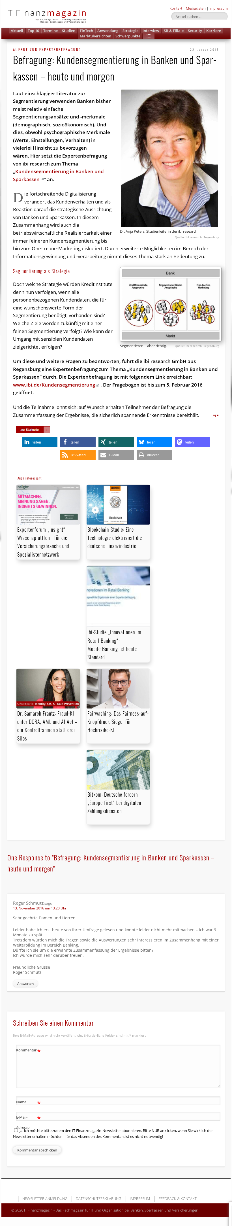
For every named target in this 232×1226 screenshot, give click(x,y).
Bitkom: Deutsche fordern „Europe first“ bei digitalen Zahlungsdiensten (114, 802)
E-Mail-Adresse (28, 1122)
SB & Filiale (174, 30)
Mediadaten (196, 8)
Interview (151, 30)
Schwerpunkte (127, 36)
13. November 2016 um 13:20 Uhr (39, 908)
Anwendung (107, 30)
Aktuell (17, 30)
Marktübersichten (95, 36)
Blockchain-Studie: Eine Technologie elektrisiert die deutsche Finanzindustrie (114, 538)
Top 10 (33, 30)
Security (195, 30)
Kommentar (28, 1051)
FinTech (86, 30)
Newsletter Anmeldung (44, 1198)
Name (28, 1102)
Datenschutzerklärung (98, 1198)
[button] (148, 36)
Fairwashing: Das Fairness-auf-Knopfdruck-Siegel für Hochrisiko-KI (118, 721)
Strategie (130, 30)
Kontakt (175, 8)
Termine (50, 30)
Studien (68, 30)
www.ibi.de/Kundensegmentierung (54, 384)
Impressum (218, 8)
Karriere (213, 30)
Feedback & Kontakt (178, 1198)
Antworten (25, 983)
